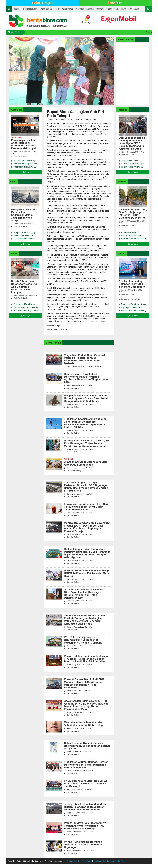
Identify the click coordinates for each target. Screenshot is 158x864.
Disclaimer (86, 861)
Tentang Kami (72, 861)
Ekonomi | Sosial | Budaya (116, 8)
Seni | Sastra (134, 8)
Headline (17, 8)
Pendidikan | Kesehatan (85, 8)
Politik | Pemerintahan (64, 8)
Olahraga (100, 8)
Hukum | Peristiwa (30, 8)
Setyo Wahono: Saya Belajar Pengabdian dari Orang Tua (26, 312)
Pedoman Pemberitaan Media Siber (110, 861)
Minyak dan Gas (46, 8)
